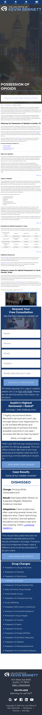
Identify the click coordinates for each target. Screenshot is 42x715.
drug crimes (38, 131)
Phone (7, 343)
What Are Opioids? (7, 145)
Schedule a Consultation (21, 382)
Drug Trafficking (12, 603)
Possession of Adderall (14, 642)
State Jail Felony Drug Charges (18, 589)
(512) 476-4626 (16, 138)
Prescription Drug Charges (16, 616)
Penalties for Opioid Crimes (8, 148)
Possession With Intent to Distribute (20, 607)
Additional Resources (7, 149)
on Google (25, 447)
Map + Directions (21, 685)
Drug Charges (21, 563)
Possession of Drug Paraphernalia (19, 585)
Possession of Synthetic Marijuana (19, 638)
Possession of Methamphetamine (19, 646)
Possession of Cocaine (14, 620)
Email (7, 353)
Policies (16, 711)
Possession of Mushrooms (15, 576)
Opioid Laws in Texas (5, 262)
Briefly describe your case (17, 373)
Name (7, 333)
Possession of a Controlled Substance (20, 651)
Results (26, 3)
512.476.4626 (21, 690)
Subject (8, 363)
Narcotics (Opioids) (4, 257)
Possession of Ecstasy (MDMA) (17, 633)
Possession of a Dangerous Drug (18, 598)
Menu (5, 3)
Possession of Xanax (13, 624)
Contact (37, 3)
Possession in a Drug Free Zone (18, 568)
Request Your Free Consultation (21, 98)
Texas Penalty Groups (14, 594)
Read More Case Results (21, 556)
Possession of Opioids (14, 581)
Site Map (25, 711)
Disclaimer (27, 708)
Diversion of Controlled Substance (19, 611)
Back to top (38, 175)
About (15, 3)
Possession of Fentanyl (14, 572)
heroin (16, 182)
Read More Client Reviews (21, 465)
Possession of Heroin (13, 629)
